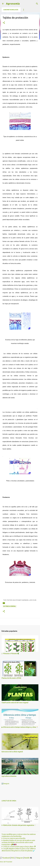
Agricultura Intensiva (9, 776)
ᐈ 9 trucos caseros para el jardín (13, 838)
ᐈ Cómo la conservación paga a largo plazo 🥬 (19, 847)
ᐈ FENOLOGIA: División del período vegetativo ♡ (19, 825)
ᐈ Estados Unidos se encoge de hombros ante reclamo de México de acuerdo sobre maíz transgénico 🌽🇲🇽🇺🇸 (18, 842)
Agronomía (13, 3)
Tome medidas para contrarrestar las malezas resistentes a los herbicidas (19, 835)
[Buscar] (37, 3)
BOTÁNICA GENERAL (9, 606)
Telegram (19, 858)
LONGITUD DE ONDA (9, 801)
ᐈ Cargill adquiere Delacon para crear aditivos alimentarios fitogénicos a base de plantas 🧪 (19, 850)
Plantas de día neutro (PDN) (11, 678)
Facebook (6, 858)
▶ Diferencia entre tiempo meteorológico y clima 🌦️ (20, 727)
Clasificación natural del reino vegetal (15, 702)
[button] (4, 22)
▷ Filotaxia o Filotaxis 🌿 (10, 653)
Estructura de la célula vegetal (12, 752)
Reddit (26, 858)
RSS (12, 858)
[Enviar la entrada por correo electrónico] (4, 604)
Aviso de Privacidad (6, 861)
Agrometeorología (10, 9)
